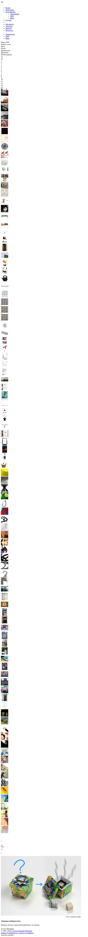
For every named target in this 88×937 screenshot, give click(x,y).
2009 (12, 16)
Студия (8, 20)
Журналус (9, 30)
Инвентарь (10, 10)
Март (12, 18)
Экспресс (9, 26)
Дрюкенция (14, 14)
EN (2, 2)
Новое (8, 8)
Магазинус (10, 24)
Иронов (9, 28)
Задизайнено (10, 12)
